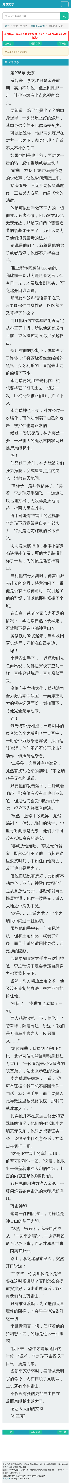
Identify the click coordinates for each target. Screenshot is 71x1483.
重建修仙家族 (38, 26)
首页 (7, 26)
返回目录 (35, 43)
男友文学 (8, 4)
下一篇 (62, 43)
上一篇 (8, 43)
